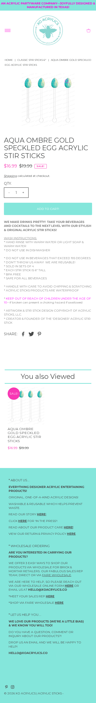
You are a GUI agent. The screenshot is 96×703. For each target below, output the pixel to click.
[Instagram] (12, 688)
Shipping (10, 176)
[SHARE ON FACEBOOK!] (23, 333)
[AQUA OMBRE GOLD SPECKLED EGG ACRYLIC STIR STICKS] (26, 405)
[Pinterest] (6, 688)
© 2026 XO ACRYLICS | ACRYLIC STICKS (33, 693)
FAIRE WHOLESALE (56, 575)
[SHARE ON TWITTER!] (31, 333)
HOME (9, 60)
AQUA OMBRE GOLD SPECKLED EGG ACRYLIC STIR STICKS (24, 435)
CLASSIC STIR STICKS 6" (31, 60)
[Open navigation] (8, 30)
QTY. (8, 183)
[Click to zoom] (66, 81)
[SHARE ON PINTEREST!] (39, 333)
